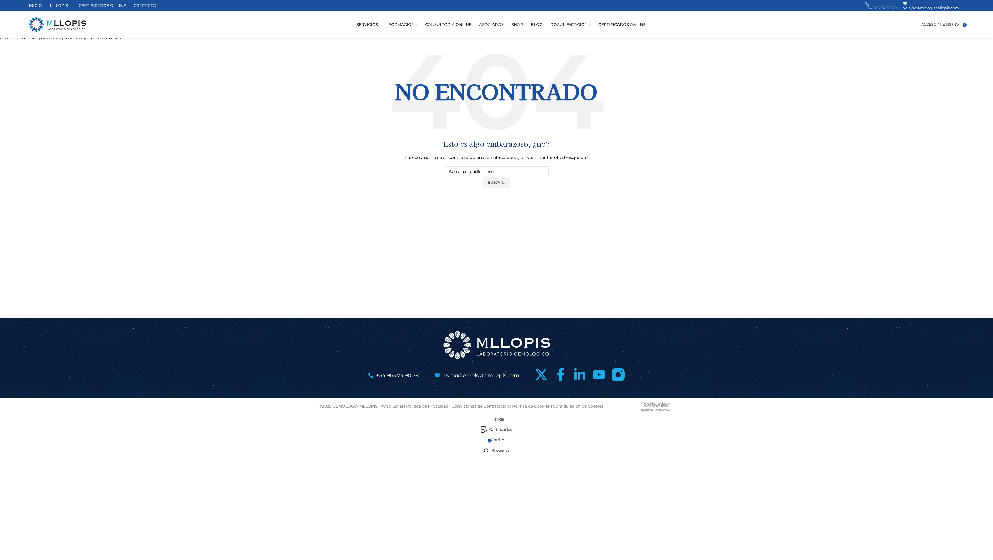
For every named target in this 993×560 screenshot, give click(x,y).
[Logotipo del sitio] (57, 24)
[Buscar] (915, 24)
